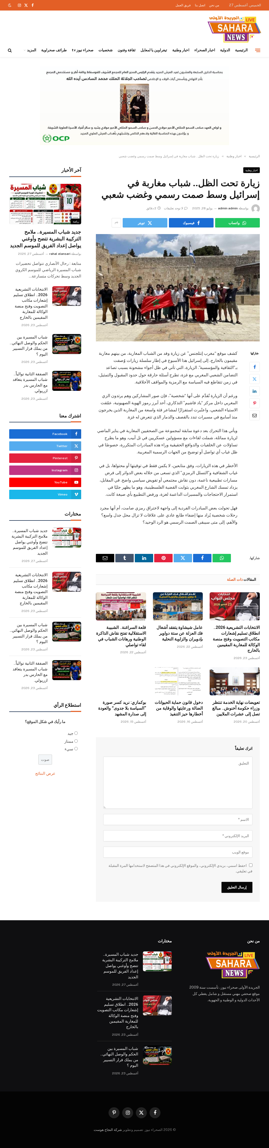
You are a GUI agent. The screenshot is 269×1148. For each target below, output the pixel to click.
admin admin (228, 208)
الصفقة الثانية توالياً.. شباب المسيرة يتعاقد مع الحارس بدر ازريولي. (30, 382)
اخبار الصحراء (204, 50)
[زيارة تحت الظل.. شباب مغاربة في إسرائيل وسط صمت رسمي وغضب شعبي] (178, 287)
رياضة (76, 221)
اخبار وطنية (180, 50)
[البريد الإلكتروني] (254, 415)
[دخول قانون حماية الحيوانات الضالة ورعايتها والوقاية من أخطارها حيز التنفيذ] (178, 681)
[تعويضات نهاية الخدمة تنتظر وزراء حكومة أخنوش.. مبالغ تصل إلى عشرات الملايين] (235, 681)
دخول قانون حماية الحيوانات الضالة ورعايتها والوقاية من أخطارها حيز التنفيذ (179, 708)
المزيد (31, 50)
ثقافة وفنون (127, 50)
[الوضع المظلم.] (10, 5)
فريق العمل (183, 5)
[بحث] (10, 50)
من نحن (214, 5)
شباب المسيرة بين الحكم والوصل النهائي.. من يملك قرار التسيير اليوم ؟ (29, 345)
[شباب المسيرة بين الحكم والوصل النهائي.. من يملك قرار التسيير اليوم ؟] (66, 344)
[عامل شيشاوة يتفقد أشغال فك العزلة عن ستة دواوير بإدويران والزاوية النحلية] (178, 606)
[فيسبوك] (254, 367)
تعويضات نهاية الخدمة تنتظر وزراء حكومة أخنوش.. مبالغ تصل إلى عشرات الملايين (236, 708)
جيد (70, 733)
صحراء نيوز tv (82, 50)
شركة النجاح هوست (108, 1130)
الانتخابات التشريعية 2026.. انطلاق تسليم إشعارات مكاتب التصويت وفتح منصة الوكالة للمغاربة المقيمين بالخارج (236, 639)
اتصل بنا (200, 5)
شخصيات (106, 50)
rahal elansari (59, 254)
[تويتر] (254, 379)
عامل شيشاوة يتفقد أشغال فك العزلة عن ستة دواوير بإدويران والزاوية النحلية (180, 633)
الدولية (225, 50)
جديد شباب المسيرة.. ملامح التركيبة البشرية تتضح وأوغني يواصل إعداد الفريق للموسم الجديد (45, 239)
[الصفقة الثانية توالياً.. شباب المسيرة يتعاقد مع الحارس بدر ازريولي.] (66, 381)
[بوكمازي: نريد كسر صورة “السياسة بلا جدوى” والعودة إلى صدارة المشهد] (121, 681)
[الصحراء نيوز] (234, 29)
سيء (69, 749)
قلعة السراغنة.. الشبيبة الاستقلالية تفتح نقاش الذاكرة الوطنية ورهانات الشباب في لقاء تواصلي (121, 636)
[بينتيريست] (254, 403)
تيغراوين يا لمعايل (154, 50)
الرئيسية (241, 50)
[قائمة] (257, 50)
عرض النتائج (45, 773)
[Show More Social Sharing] (116, 222)
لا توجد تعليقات (173, 208)
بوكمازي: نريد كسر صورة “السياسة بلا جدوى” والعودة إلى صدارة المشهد (122, 708)
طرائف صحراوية (54, 50)
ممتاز (68, 741)
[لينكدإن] (254, 391)
